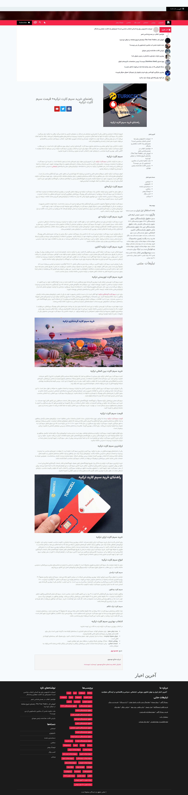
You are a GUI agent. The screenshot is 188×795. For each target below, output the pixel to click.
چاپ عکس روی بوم (137, 707)
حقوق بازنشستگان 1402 (68, 706)
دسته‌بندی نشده (145, 187)
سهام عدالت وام (70, 763)
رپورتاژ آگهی (164, 702)
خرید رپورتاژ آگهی (162, 712)
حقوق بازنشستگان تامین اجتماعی (80, 728)
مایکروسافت (130, 249)
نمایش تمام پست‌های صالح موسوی (109, 664)
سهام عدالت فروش (140, 246)
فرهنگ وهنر (119, 23)
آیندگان (110, 692)
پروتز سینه (155, 702)
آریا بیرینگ (123, 702)
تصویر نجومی (139, 215)
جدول (153, 219)
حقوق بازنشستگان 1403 (135, 221)
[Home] (168, 23)
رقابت (144, 238)
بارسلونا (128, 211)
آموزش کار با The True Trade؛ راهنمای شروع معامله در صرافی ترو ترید (142, 40)
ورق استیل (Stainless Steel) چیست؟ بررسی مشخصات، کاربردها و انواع (141, 62)
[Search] (39, 23)
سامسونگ (133, 238)
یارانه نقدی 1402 (69, 776)
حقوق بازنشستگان (143, 218)
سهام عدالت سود (67, 758)
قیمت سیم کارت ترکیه (115, 418)
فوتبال (150, 249)
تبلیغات (147, 215)
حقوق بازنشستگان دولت (136, 235)
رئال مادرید (68, 741)
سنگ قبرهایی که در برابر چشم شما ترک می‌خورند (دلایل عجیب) (144, 67)
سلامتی (128, 23)
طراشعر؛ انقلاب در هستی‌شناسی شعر (152, 34)
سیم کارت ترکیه (101, 161)
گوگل (138, 253)
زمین (139, 238)
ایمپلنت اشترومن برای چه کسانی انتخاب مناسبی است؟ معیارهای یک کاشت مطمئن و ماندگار (123, 29)
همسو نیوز (114, 651)
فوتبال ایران (144, 249)
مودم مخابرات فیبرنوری (147, 712)
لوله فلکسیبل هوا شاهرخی (159, 722)
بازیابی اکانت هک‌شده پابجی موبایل (153, 51)
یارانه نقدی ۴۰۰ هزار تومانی (83, 785)
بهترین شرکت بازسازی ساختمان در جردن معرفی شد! (147, 56)
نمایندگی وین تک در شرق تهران (139, 702)
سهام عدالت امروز (85, 754)
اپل (142, 210)
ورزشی (153, 23)
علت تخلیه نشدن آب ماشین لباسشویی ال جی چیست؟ (147, 45)
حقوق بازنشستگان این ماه (83, 719)
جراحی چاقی (125, 707)
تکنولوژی (161, 23)
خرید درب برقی (113, 702)
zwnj (153, 210)
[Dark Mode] (44, 23)
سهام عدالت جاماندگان (135, 244)
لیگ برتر (136, 249)
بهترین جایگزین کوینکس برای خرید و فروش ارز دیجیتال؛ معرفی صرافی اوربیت (140, 72)
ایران (138, 210)
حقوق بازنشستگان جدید (140, 233)
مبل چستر (148, 707)
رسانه (148, 239)
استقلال (147, 210)
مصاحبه (153, 253)
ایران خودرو (133, 211)
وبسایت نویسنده (90, 664)
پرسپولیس (146, 252)
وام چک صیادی (144, 722)
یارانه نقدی (132, 253)
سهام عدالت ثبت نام (146, 244)
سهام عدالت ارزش (140, 241)
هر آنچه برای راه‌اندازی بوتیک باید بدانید (151, 78)
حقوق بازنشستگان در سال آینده (81, 737)
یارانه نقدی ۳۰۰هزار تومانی (141, 255)
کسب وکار (137, 23)
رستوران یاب (164, 717)
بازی (152, 214)
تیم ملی (131, 214)
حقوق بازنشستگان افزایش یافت (144, 224)
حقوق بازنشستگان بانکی (83, 723)
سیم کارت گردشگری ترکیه (107, 294)
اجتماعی (145, 23)
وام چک (117, 707)
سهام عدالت (151, 241)
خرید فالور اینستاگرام (161, 707)
